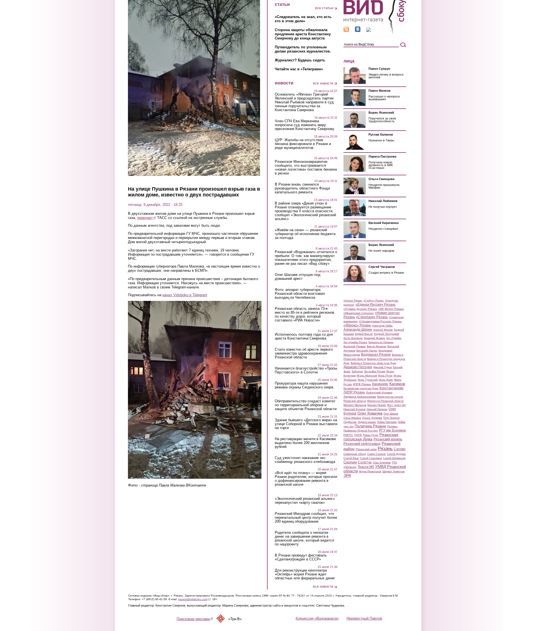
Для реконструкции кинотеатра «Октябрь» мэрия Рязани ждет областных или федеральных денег (305, 574)
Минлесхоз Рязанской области (385, 401)
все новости (323, 83)
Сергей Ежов (351, 458)
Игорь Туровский (368, 379)
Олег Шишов (391, 413)
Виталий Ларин (366, 350)
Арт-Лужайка (393, 338)
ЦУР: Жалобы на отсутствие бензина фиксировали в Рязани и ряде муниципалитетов (303, 144)
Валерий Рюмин (354, 346)
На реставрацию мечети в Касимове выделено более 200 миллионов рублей (305, 443)
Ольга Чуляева (372, 417)
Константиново (391, 388)
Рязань (385, 448)
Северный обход (354, 453)
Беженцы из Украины (381, 342)
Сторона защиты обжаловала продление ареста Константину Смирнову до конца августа (303, 34)
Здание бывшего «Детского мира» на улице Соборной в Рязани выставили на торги (306, 424)
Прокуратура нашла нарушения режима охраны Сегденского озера (304, 385)
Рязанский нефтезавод (361, 444)
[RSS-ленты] (346, 31)
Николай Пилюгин (377, 409)
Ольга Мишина (352, 417)
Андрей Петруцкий (386, 333)
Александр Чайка (382, 325)
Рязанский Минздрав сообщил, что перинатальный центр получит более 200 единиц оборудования (306, 517)
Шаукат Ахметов (393, 471)
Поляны (392, 426)
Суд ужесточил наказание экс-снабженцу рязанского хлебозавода (305, 460)
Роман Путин (370, 435)
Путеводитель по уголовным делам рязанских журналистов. (303, 49)
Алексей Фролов (383, 329)
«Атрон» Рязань (352, 300)
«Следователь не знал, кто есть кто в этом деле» (303, 19)
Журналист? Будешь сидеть (300, 60)
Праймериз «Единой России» (360, 430)
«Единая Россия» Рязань (375, 304)
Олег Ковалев (369, 413)
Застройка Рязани (374, 371)
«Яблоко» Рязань (357, 325)
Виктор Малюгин (376, 346)
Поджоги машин (367, 422)
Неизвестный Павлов (364, 618)
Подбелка (350, 421)
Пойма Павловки (387, 422)
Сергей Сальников (371, 458)
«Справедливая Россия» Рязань (380, 321)
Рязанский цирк (366, 449)
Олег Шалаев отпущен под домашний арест (297, 277)
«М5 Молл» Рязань (391, 308)
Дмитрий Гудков (382, 367)
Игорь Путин (385, 375)
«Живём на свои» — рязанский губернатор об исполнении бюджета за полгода (305, 234)
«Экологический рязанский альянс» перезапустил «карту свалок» (305, 501)
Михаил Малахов (354, 404)
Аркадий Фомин (374, 338)
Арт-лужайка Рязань (355, 342)
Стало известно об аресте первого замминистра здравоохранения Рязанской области (304, 353)
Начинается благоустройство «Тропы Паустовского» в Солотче (306, 370)
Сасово (400, 449)
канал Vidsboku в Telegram (184, 295)
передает (146, 218)
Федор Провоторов (370, 471)
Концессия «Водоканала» (317, 618)
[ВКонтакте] (357, 31)
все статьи (324, 8)
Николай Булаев (354, 409)
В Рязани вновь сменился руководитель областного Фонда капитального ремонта (302, 188)
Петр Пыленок (391, 417)
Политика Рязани (370, 426)
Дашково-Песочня (357, 367)
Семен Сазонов (376, 454)
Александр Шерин (357, 329)
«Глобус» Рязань (374, 300)
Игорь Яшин (386, 379)
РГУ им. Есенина (392, 430)
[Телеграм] (368, 31)
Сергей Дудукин (396, 454)
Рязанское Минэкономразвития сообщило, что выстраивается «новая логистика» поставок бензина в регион (306, 167)
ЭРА (347, 475)
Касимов (397, 383)
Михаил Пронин (376, 405)
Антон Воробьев (353, 338)
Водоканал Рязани (376, 354)
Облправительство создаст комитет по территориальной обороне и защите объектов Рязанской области (306, 405)
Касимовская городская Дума (360, 388)
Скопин (350, 462)
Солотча (365, 462)
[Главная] (374, 33)
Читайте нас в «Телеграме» (299, 69)
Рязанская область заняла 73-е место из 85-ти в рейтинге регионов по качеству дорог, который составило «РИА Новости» (304, 314)
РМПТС (348, 435)
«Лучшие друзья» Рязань (360, 308)
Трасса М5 (366, 467)
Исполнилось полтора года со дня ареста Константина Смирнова (304, 336)
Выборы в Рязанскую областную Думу (373, 363)
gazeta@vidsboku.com (194, 599)
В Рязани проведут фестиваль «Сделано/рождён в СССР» (301, 557)
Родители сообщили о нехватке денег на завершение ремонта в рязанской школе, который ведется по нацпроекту (304, 538)
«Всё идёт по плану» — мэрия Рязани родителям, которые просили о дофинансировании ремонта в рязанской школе (306, 479)
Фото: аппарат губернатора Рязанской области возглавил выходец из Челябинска (300, 294)
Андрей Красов (364, 334)
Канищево (380, 384)
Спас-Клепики (382, 462)
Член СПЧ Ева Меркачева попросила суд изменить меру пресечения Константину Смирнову (304, 125)
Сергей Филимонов (394, 458)
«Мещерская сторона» (358, 313)
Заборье (357, 371)
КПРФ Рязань (362, 384)
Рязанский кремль (388, 439)
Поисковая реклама (195, 619)
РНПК (358, 435)
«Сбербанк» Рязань (372, 317)
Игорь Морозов (367, 375)
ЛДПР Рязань (354, 392)
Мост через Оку (396, 405)
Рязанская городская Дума (370, 436)
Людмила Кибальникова (359, 396)
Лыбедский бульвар (379, 392)
